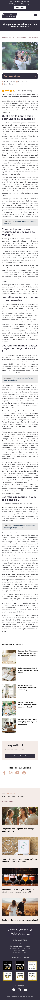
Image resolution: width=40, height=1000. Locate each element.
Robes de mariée (10, 84)
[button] (35, 15)
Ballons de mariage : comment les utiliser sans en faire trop (27, 687)
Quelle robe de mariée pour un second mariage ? (20, 920)
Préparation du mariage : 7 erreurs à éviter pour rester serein (28, 670)
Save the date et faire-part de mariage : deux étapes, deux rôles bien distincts (27, 653)
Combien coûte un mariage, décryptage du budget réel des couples (28, 722)
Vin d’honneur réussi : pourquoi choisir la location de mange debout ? (27, 704)
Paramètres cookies (20, 953)
